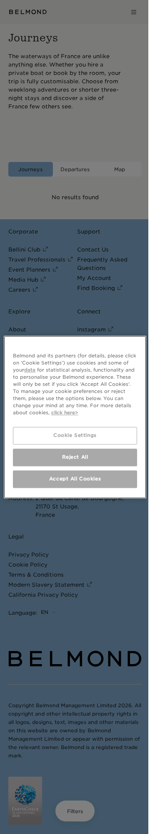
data (29, 370)
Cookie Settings (75, 435)
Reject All (75, 457)
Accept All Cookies (75, 479)
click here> (64, 413)
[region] (75, 417)
